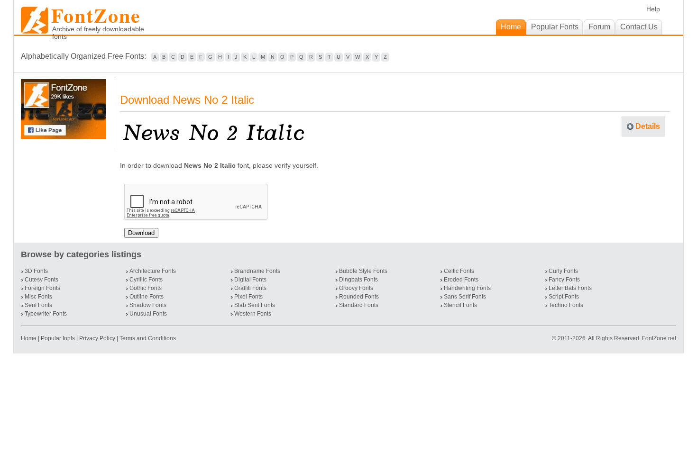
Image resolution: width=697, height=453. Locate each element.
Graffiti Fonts (250, 288)
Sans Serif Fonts (465, 296)
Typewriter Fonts (46, 313)
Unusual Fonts (148, 313)
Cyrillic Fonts (146, 279)
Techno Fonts (566, 305)
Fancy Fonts (564, 279)
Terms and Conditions (147, 338)
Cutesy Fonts (41, 279)
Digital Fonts (250, 279)
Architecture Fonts (152, 271)
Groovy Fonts (356, 288)
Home (29, 338)
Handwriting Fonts (467, 288)
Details (647, 126)
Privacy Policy (97, 338)
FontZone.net (659, 338)
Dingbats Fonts (358, 279)
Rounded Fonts (359, 296)
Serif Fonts (38, 305)
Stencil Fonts (460, 305)
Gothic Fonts (145, 288)
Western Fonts (252, 313)
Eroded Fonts (461, 279)
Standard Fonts (358, 305)
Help (653, 9)
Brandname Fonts (257, 271)
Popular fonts (58, 338)
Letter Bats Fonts (570, 288)
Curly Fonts (563, 271)
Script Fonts (564, 296)
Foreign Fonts (42, 288)
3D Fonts (36, 271)
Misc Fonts (38, 296)
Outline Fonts (146, 296)
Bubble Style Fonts (363, 271)
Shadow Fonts (147, 305)
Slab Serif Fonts (254, 305)
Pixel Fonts (248, 296)
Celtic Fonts (459, 271)
